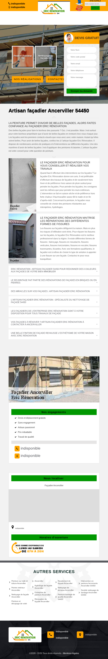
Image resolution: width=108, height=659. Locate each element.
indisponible (17, 3)
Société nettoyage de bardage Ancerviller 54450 (90, 592)
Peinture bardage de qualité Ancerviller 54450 (66, 596)
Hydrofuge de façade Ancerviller (43, 586)
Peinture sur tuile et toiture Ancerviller (19, 582)
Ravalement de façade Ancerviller (65, 582)
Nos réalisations (27, 79)
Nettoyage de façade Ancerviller (20, 595)
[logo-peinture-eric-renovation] (54, 8)
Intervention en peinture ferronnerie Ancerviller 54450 (89, 583)
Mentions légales (71, 653)
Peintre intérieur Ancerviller (18, 589)
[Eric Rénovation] (25, 634)
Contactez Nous (60, 79)
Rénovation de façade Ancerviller (42, 600)
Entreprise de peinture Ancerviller (43, 593)
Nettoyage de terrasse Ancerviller (66, 589)
